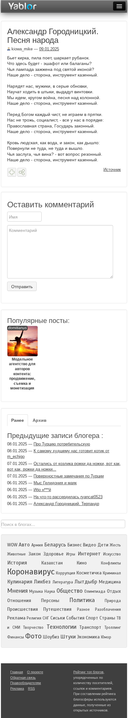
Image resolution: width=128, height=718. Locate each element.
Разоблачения (108, 609)
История (17, 562)
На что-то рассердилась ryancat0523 (68, 497)
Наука (49, 591)
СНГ (46, 618)
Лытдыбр (86, 581)
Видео (89, 545)
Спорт (92, 618)
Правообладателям (25, 683)
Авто (24, 544)
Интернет (89, 553)
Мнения (17, 590)
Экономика (88, 637)
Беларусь (55, 544)
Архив (40, 420)
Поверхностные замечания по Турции (69, 476)
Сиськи (57, 618)
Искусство (112, 554)
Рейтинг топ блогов (88, 672)
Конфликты (111, 563)
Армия (37, 545)
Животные (16, 554)
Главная (16, 672)
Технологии (61, 626)
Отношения (19, 600)
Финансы (15, 637)
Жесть (115, 545)
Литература (63, 582)
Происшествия (22, 609)
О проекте (35, 672)
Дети (103, 545)
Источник (112, 169)
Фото (33, 636)
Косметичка (89, 573)
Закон (34, 554)
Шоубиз (51, 637)
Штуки (68, 636)
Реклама (16, 618)
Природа (113, 600)
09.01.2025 (49, 49)
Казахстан (52, 563)
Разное (83, 609)
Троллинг (112, 627)
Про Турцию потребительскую (62, 444)
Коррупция (65, 573)
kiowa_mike (21, 49)
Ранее (17, 420)
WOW (12, 545)
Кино (82, 563)
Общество (70, 590)
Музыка (36, 591)
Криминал (112, 573)
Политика (82, 600)
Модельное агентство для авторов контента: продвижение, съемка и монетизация (21, 358)
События (75, 618)
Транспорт (90, 627)
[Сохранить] (11, 172)
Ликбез (42, 581)
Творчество (33, 627)
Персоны (50, 600)
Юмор (106, 637)
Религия (34, 618)
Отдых (114, 591)
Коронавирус (31, 571)
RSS (31, 688)
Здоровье (53, 554)
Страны (107, 618)
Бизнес (74, 545)
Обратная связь (23, 677)
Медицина (110, 582)
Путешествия (57, 609)
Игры (70, 554)
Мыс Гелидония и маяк (55, 483)
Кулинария (19, 581)
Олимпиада (94, 591)
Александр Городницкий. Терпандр (66, 503)
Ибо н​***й (42, 489)
